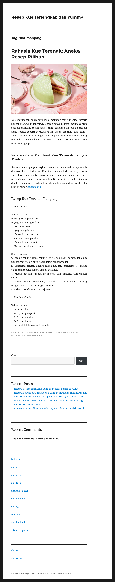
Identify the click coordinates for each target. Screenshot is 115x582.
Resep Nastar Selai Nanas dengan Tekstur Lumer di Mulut (46, 388)
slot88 (14, 550)
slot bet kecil (18, 522)
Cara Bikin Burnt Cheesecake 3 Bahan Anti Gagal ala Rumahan (48, 396)
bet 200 (15, 459)
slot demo (16, 475)
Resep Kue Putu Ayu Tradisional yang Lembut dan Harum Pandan (50, 392)
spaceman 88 (75, 332)
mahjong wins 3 (47, 332)
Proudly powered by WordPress (59, 573)
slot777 (15, 506)
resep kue (33, 332)
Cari (13, 355)
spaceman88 (35, 187)
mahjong (16, 514)
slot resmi (16, 558)
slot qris (15, 467)
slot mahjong (62, 332)
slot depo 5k (18, 498)
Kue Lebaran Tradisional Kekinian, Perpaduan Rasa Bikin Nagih (49, 408)
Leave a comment (34, 335)
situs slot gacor (19, 490)
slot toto (16, 482)
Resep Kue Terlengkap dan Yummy (47, 17)
